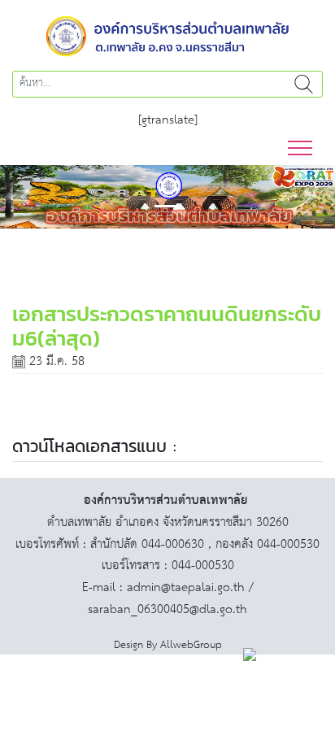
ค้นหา (303, 84)
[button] (25, 196)
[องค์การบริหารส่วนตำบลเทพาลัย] (167, 34)
